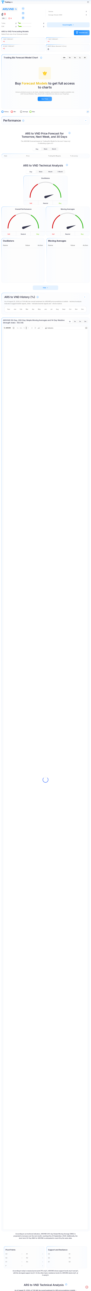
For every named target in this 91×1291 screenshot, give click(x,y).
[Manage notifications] (86, 1287)
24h (64, 57)
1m (75, 57)
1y (80, 57)
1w (70, 57)
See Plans (44, 99)
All (85, 57)
